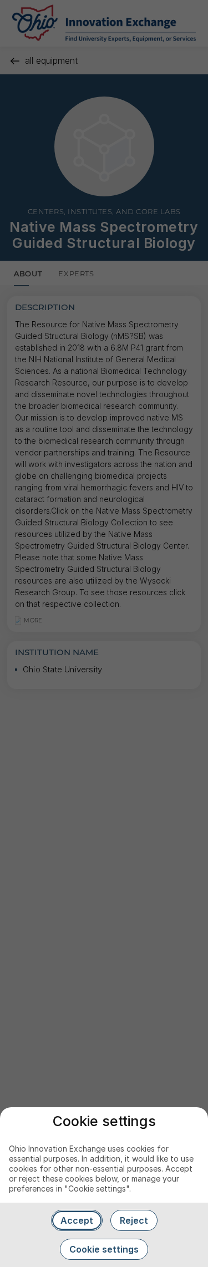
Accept (76, 1220)
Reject (134, 1220)
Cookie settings (104, 1249)
